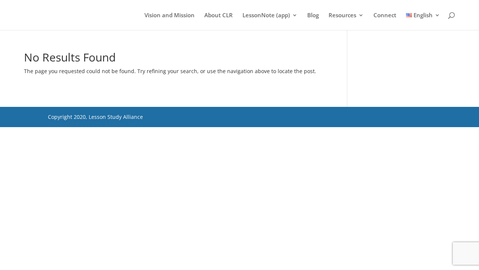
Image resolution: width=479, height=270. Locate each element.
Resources (342, 15)
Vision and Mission (169, 15)
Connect (384, 15)
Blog (313, 15)
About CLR (218, 15)
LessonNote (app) (266, 15)
